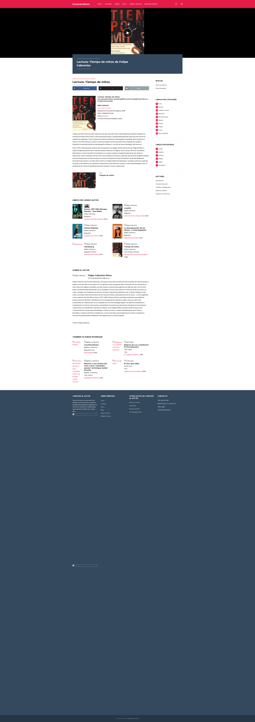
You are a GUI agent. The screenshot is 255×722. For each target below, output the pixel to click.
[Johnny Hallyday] (77, 231)
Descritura (132, 405)
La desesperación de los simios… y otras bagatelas (135, 229)
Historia (97, 58)
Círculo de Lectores (162, 184)
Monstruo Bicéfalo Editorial (93, 219)
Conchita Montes (91, 345)
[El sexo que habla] (117, 362)
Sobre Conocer (136, 4)
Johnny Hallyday (91, 228)
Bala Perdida (88, 352)
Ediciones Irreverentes (163, 194)
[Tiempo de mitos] (117, 250)
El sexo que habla (131, 364)
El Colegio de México (131, 355)
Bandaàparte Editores (91, 378)
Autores (108, 4)
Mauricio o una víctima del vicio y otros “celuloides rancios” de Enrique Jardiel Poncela (95, 367)
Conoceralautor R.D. (135, 412)
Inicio (100, 4)
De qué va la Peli (134, 409)
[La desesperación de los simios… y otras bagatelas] (117, 231)
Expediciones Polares (91, 236)
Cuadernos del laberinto (163, 187)
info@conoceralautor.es (169, 403)
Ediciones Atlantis (161, 190)
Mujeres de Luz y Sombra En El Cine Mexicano (136, 346)
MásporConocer (151, 4)
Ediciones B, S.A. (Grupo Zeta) (134, 216)
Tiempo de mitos (106, 175)
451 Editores (160, 180)
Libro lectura (81, 58)
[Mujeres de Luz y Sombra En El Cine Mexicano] (117, 346)
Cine (87, 58)
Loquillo (127, 208)
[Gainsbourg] (77, 244)
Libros (117, 4)
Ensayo (91, 58)
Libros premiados (161, 88)
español (105, 116)
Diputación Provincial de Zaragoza (136, 254)
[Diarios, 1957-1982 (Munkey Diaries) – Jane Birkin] (77, 211)
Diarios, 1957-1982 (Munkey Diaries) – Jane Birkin (95, 210)
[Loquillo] (117, 211)
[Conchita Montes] (77, 343)
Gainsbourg (89, 247)
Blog (125, 4)
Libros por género (161, 85)
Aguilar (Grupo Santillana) (133, 371)
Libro (101, 173)
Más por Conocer (134, 402)
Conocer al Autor (133, 718)
